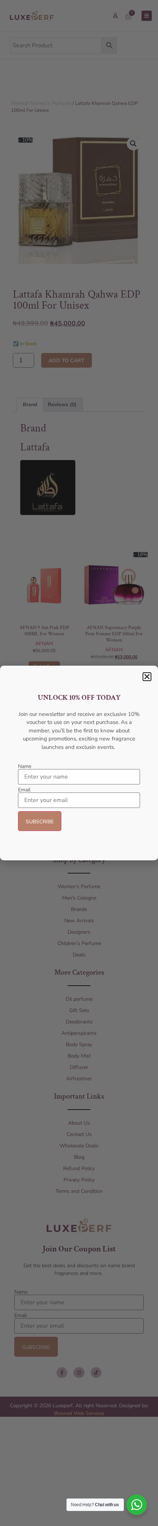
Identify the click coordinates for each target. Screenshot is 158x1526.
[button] (147, 676)
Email (24, 790)
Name (24, 766)
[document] (79, 763)
